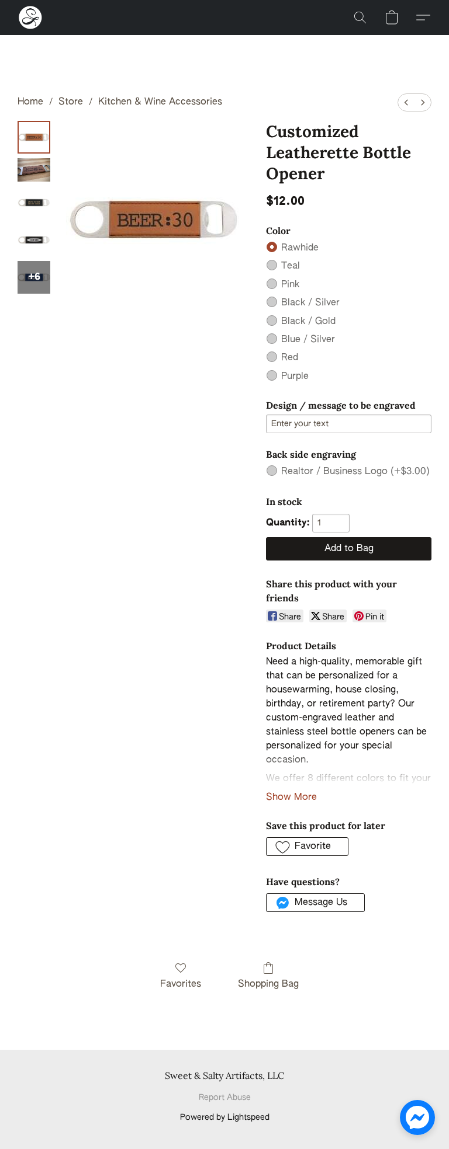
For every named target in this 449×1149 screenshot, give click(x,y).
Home (30, 102)
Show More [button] (291, 797)
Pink (290, 285)
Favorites (180, 984)
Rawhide (300, 248)
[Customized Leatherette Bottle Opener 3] (34, 240)
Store (70, 102)
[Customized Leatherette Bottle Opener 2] (34, 202)
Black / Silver (310, 303)
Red (289, 358)
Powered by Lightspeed (225, 1117)
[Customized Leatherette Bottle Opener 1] (34, 170)
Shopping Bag (268, 984)
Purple (295, 376)
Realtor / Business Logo (355, 471)
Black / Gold (308, 321)
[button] (30, 17)
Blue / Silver (308, 339)
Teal (290, 266)
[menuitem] (406, 102)
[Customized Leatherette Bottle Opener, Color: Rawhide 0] (34, 137)
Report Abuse (225, 1098)
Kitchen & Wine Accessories (160, 102)
